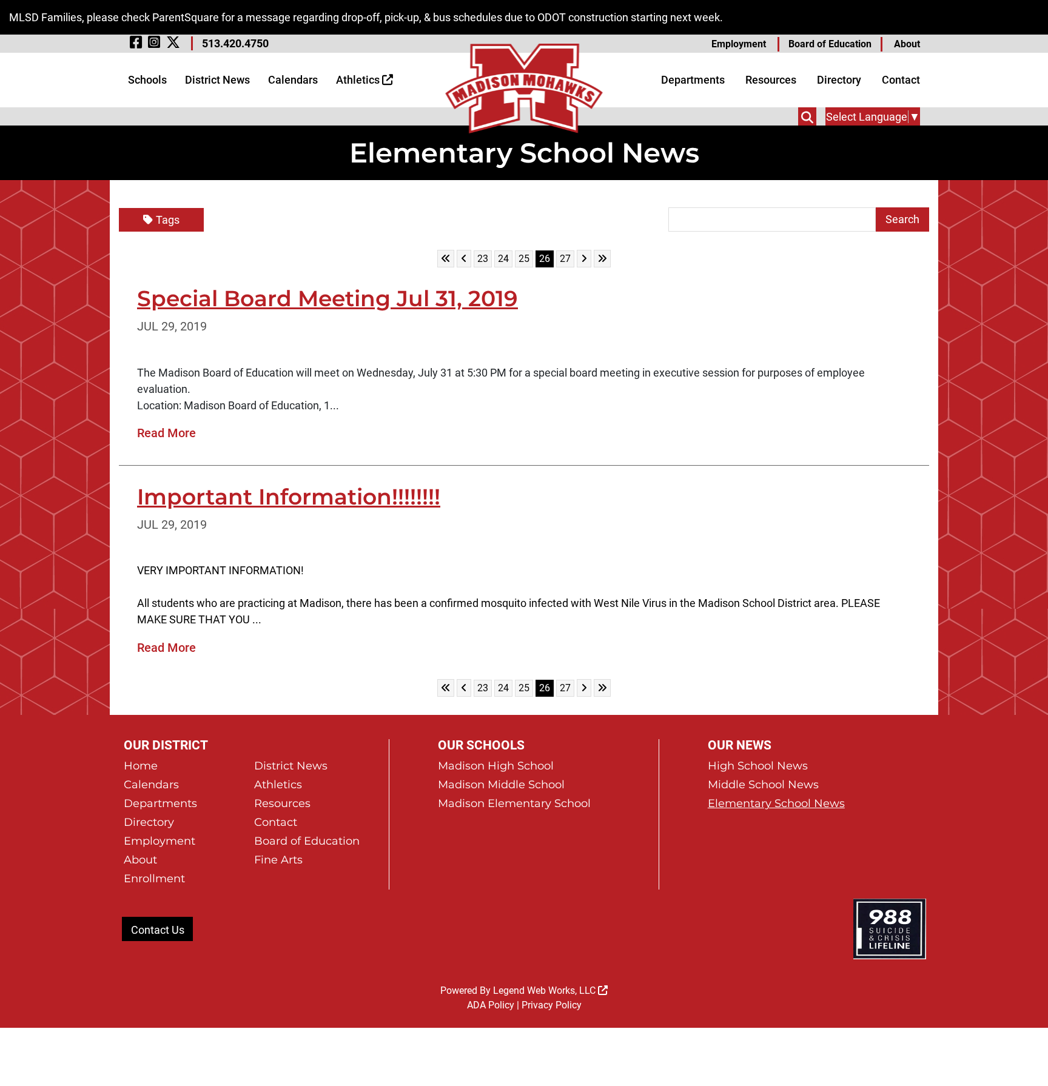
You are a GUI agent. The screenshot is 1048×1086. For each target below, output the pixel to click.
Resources (770, 79)
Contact (901, 79)
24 (504, 258)
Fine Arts (278, 859)
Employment (738, 44)
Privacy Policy (552, 1005)
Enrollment (154, 878)
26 (546, 258)
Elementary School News (776, 803)
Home (141, 766)
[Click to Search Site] (807, 116)
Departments (693, 79)
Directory (839, 79)
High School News (758, 766)
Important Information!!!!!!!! (288, 496)
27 (566, 258)
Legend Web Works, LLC (545, 990)
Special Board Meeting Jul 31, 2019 (327, 298)
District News (217, 79)
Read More (166, 433)
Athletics (359, 79)
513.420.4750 (235, 43)
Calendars (293, 79)
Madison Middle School (501, 784)
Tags (168, 219)
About (907, 44)
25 (525, 258)
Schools (147, 79)
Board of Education (830, 44)
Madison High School (496, 766)
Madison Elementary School (514, 803)
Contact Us (157, 929)
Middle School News (763, 784)
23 (484, 258)
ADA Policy (490, 1005)
